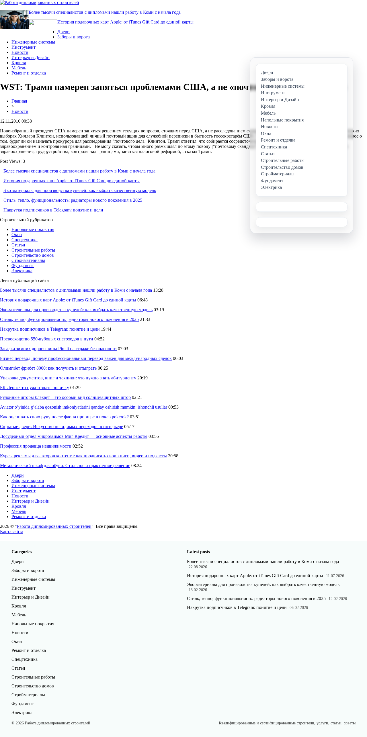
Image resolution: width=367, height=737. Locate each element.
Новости (19, 52)
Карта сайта (11, 531)
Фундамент (22, 265)
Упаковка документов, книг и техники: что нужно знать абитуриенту (68, 377)
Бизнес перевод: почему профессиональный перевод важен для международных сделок (86, 358)
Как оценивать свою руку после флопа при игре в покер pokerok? (64, 416)
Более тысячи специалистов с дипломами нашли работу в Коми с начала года (105, 12)
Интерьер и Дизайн (30, 57)
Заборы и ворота (73, 36)
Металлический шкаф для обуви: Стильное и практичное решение (65, 465)
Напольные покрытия (32, 229)
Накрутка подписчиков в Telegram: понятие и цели (53, 209)
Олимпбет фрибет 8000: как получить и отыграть (48, 368)
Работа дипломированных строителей (54, 526)
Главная (19, 101)
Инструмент (23, 47)
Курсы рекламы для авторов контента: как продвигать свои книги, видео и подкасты (83, 455)
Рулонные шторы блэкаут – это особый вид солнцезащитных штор (65, 397)
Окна (16, 234)
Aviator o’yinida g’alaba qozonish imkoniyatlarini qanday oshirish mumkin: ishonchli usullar (83, 407)
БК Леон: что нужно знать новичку (34, 387)
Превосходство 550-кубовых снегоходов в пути (46, 338)
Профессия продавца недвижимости (35, 446)
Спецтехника (24, 239)
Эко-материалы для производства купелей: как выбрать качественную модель (79, 190)
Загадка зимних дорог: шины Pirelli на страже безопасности (58, 348)
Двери (63, 31)
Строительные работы (33, 250)
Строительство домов (32, 255)
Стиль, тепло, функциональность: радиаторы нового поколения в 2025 (72, 200)
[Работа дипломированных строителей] (39, 2)
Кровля (18, 62)
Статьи (18, 244)
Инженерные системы (33, 42)
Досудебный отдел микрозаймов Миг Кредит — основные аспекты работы (73, 436)
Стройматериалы (28, 260)
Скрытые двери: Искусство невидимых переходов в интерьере (61, 426)
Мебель (18, 67)
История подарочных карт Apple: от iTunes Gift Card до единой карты (125, 21)
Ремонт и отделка (28, 72)
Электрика (21, 270)
